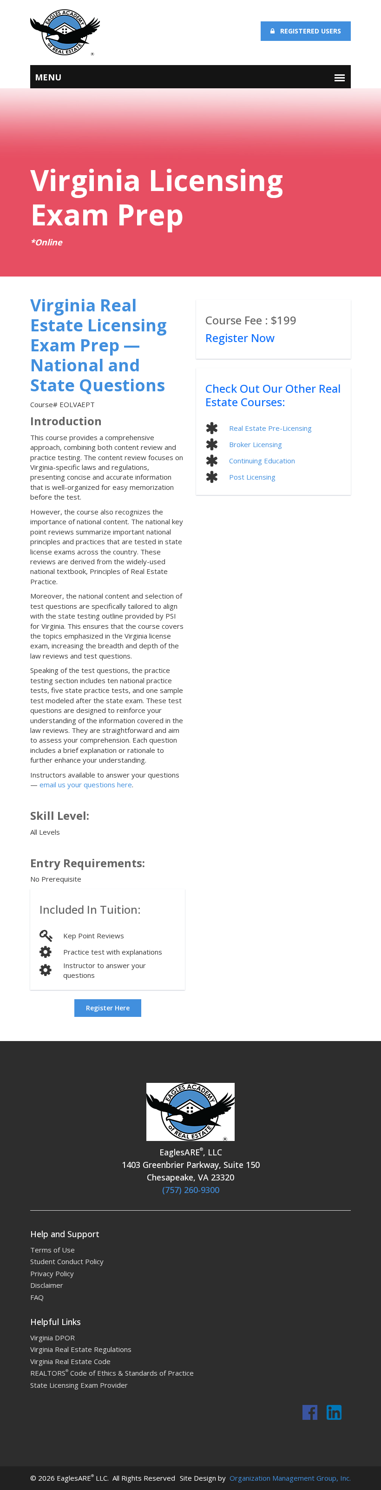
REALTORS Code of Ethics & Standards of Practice (112, 1373)
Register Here (108, 1007)
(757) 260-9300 (190, 1189)
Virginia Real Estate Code (70, 1361)
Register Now (240, 337)
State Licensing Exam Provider (79, 1385)
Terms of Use (52, 1249)
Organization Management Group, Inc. (289, 1478)
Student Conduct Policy (67, 1261)
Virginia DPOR (52, 1337)
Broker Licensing (255, 444)
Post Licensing (252, 476)
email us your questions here (85, 784)
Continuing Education (262, 460)
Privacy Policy (52, 1273)
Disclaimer (46, 1285)
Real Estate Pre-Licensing (270, 428)
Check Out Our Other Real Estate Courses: (273, 395)
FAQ (37, 1297)
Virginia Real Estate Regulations (80, 1349)
